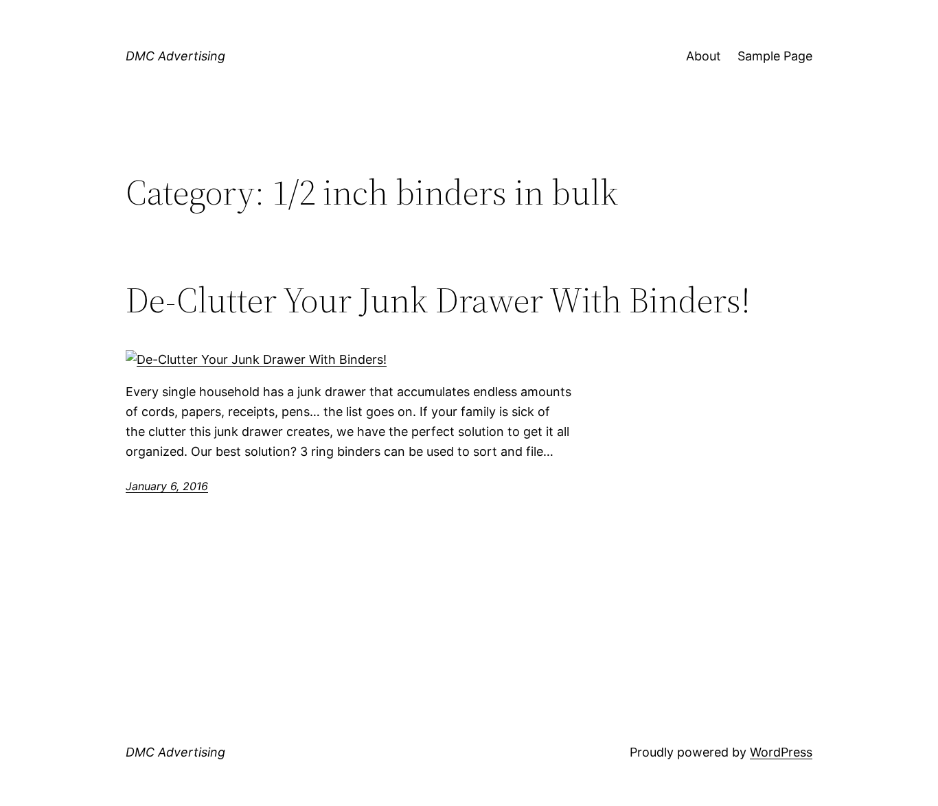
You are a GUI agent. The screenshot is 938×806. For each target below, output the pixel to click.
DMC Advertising (175, 56)
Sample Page (774, 56)
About (703, 56)
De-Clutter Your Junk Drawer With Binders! (438, 300)
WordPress (781, 752)
